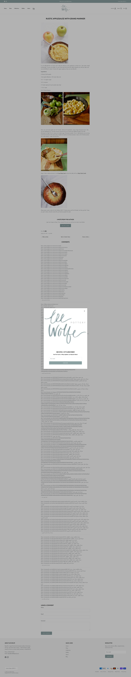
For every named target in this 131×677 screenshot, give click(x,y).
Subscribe (65, 363)
